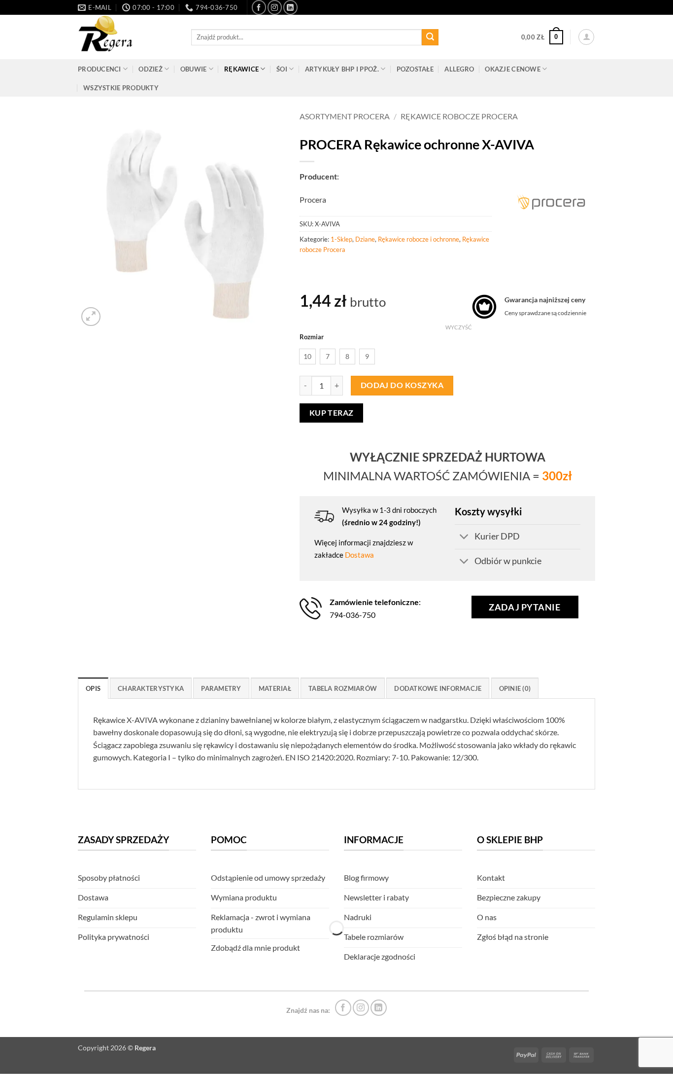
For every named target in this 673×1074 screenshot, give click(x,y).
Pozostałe (415, 69)
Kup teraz (331, 412)
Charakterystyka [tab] (151, 688)
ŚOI (281, 69)
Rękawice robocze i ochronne (418, 239)
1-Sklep (341, 239)
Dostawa (359, 554)
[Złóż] (430, 37)
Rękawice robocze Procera (459, 116)
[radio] (307, 356)
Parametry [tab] (221, 688)
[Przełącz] (464, 537)
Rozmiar (312, 337)
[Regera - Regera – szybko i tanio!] (127, 37)
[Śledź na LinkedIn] (290, 7)
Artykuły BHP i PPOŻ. (342, 69)
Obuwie (193, 69)
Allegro (459, 69)
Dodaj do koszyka (402, 385)
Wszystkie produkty (121, 88)
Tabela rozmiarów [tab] (342, 688)
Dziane (365, 239)
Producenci (99, 69)
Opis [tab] (93, 688)
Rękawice (241, 69)
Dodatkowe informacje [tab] (437, 688)
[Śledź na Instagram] (275, 7)
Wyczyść (458, 327)
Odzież (150, 69)
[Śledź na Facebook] (259, 7)
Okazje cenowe (512, 69)
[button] (542, 37)
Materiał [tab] (275, 688)
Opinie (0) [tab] (515, 688)
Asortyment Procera (345, 116)
